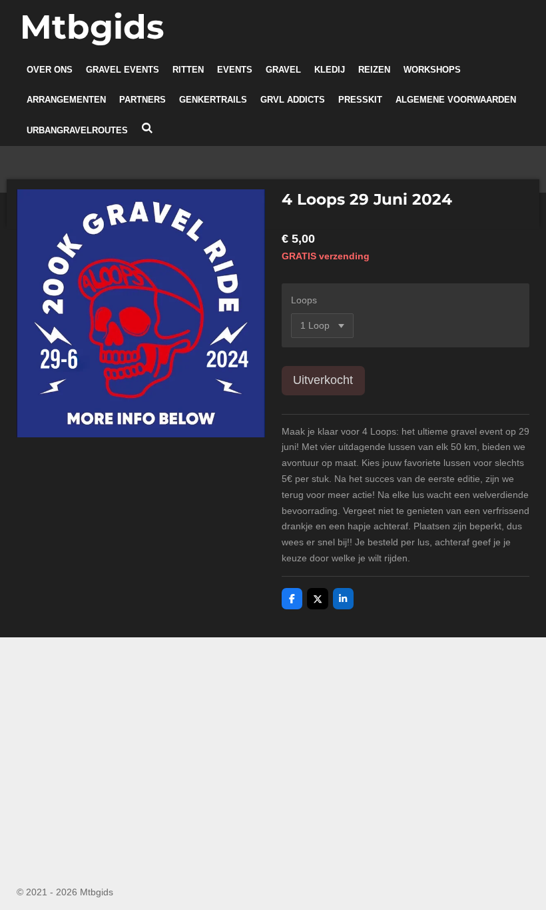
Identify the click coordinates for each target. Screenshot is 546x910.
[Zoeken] (147, 128)
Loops (304, 300)
